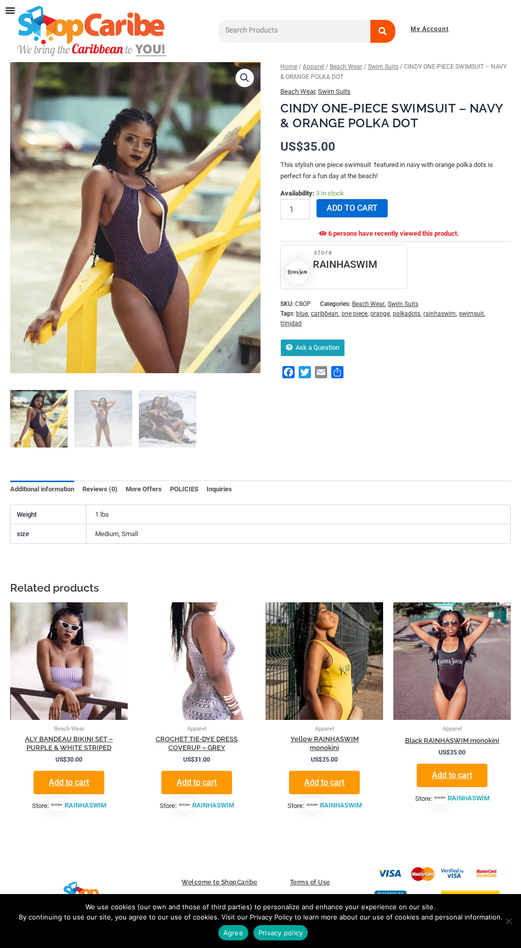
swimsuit (471, 313)
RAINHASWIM (345, 264)
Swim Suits (383, 66)
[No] (508, 921)
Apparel (313, 66)
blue (302, 313)
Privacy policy (280, 933)
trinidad (291, 323)
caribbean (324, 313)
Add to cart (352, 208)
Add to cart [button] (69, 782)
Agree (233, 933)
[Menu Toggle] (10, 10)
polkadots (406, 313)
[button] (245, 78)
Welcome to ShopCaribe (219, 882)
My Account (430, 29)
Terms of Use (310, 882)
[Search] (383, 31)
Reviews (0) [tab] (100, 489)
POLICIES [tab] (184, 489)
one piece (354, 313)
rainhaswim (439, 313)
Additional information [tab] (42, 489)
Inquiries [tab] (219, 489)
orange (380, 313)
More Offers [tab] (144, 489)
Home (288, 66)
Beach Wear (346, 66)
